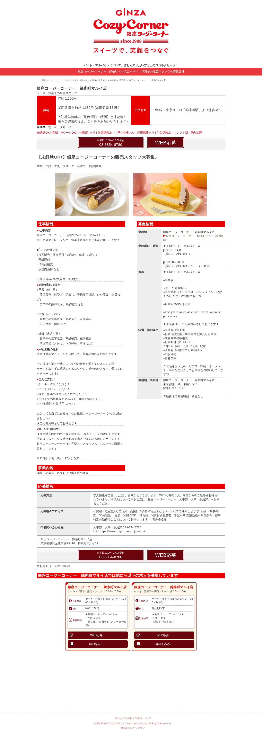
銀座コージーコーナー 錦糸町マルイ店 (97, 587)
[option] (98, 616)
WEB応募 (165, 142)
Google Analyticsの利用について (133, 718)
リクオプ (140, 727)
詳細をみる (96, 644)
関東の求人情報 (99, 80)
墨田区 (122, 80)
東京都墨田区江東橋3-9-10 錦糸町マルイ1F (69, 543)
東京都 (113, 80)
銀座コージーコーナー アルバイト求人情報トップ (65, 80)
